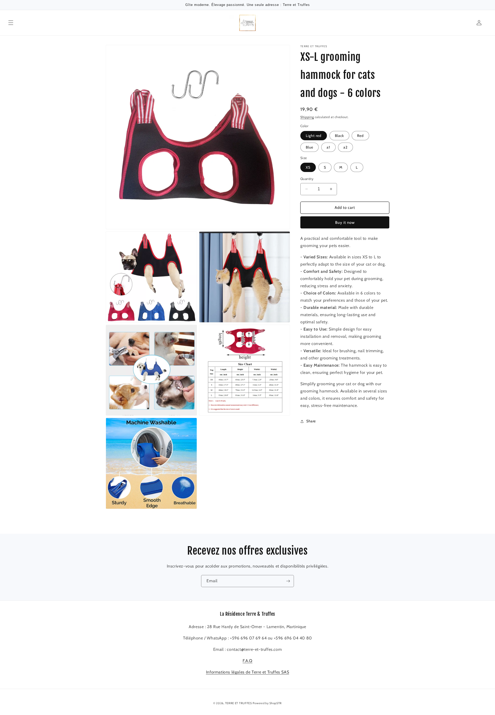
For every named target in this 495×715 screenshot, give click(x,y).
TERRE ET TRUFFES (238, 703)
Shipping (307, 117)
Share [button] (311, 421)
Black (339, 135)
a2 (345, 147)
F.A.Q (247, 660)
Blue (309, 147)
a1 (328, 147)
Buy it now (345, 222)
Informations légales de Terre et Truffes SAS (247, 672)
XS (308, 167)
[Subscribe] (288, 581)
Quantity (307, 179)
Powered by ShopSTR (267, 703)
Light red (313, 135)
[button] (10, 22)
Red (360, 135)
